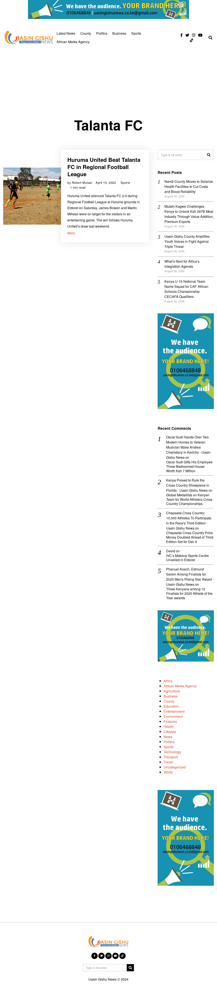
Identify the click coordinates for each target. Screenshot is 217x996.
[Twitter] (187, 35)
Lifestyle (170, 731)
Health (169, 726)
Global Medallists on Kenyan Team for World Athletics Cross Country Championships (189, 499)
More (71, 233)
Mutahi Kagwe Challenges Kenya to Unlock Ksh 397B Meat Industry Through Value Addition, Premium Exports (189, 214)
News (168, 736)
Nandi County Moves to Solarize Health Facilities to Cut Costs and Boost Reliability (188, 186)
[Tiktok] (191, 40)
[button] (209, 155)
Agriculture (172, 691)
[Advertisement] (108, 81)
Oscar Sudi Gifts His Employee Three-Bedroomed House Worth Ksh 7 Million (189, 466)
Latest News (66, 33)
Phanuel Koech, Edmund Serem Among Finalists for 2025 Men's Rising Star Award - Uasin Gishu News (190, 577)
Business (119, 33)
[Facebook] (181, 35)
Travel (168, 762)
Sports (136, 33)
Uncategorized (175, 767)
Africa (168, 680)
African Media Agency (73, 41)
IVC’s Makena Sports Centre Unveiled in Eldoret (187, 558)
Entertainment (174, 711)
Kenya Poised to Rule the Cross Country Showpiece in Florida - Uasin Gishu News (187, 485)
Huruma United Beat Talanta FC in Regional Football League (103, 167)
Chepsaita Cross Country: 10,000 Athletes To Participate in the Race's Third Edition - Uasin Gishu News (188, 520)
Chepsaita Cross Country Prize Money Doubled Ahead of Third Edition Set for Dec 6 (189, 537)
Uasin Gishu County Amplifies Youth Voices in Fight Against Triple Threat (187, 241)
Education (171, 706)
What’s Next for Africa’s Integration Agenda (181, 264)
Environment (173, 716)
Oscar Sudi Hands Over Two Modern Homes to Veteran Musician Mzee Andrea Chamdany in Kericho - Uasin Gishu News (188, 447)
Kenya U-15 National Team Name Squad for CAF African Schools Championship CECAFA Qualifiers (186, 289)
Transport (171, 757)
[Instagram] (193, 35)
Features (170, 721)
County (85, 33)
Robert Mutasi (82, 182)
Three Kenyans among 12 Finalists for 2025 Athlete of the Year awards (189, 593)
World (168, 772)
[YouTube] (200, 35)
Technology (172, 751)
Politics (101, 33)
